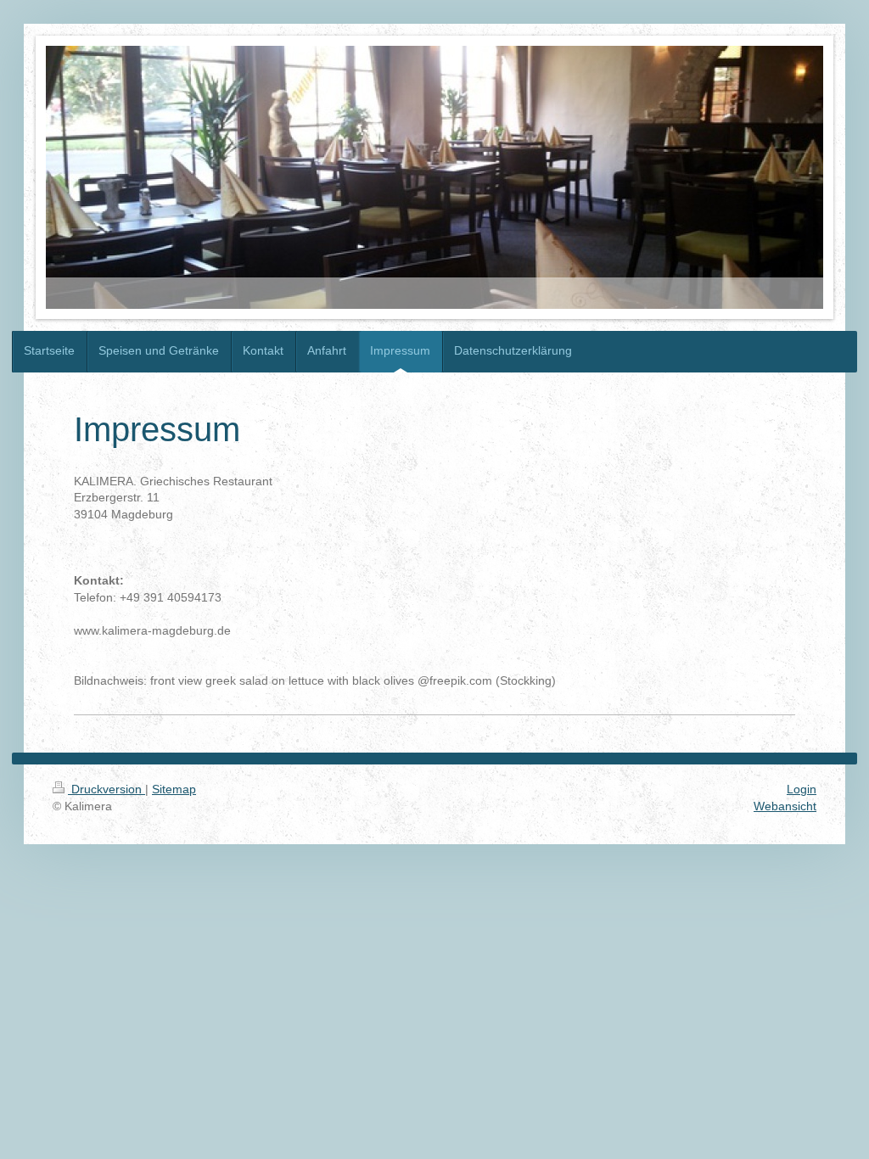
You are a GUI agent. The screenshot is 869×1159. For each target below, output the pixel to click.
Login (801, 789)
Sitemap (174, 789)
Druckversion (106, 789)
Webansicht (785, 806)
